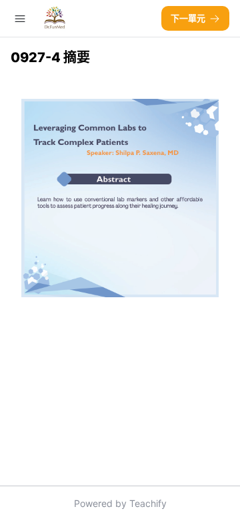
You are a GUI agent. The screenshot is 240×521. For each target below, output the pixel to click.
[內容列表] (20, 18)
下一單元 (188, 18)
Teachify (148, 503)
